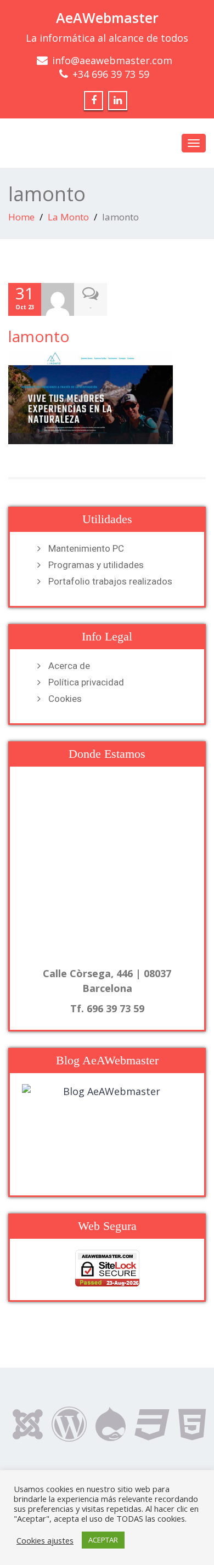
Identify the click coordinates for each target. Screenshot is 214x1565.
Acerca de (69, 665)
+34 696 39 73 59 (110, 74)
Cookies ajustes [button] (45, 1540)
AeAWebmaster (107, 17)
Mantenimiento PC (86, 548)
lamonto (39, 336)
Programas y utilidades (96, 564)
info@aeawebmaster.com (112, 60)
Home (21, 217)
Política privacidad (86, 682)
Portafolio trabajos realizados (110, 581)
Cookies (65, 698)
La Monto (68, 217)
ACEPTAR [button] (103, 1540)
